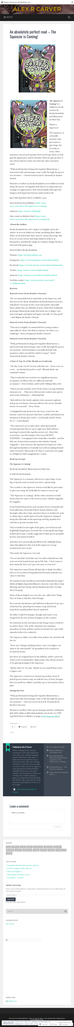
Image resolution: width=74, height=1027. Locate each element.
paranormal (27, 850)
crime (23, 847)
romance (51, 850)
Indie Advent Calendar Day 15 (58, 773)
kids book (63, 758)
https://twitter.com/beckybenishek (32, 270)
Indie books (48, 847)
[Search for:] (37, 911)
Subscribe (10, 899)
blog (51, 750)
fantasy (29, 847)
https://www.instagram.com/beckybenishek (39, 260)
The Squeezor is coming (57, 761)
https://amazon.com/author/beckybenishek (37, 275)
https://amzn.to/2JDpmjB (29, 211)
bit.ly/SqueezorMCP (51, 716)
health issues (38, 847)
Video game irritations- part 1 (18, 875)
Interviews (57, 847)
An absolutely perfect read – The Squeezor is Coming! (33, 34)
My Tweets (10, 924)
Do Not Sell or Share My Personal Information (48, 1019)
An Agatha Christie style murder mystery (23, 865)
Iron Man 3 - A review (15, 878)
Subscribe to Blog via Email (13, 885)
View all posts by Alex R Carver (24, 790)
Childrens (58, 750)
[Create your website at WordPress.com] (37, 2)
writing (9, 853)
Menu (9, 17)
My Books (10, 850)
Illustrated (53, 758)
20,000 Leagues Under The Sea (19, 868)
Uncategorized (55, 752)
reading (36, 850)
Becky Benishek (56, 756)
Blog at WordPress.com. (20, 1018)
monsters (53, 760)
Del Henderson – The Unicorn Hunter (58, 768)
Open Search (68, 17)
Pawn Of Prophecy (14, 871)
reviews (43, 850)
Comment (58, 827)
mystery (18, 850)
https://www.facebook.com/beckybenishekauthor (41, 265)
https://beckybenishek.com (30, 255)
